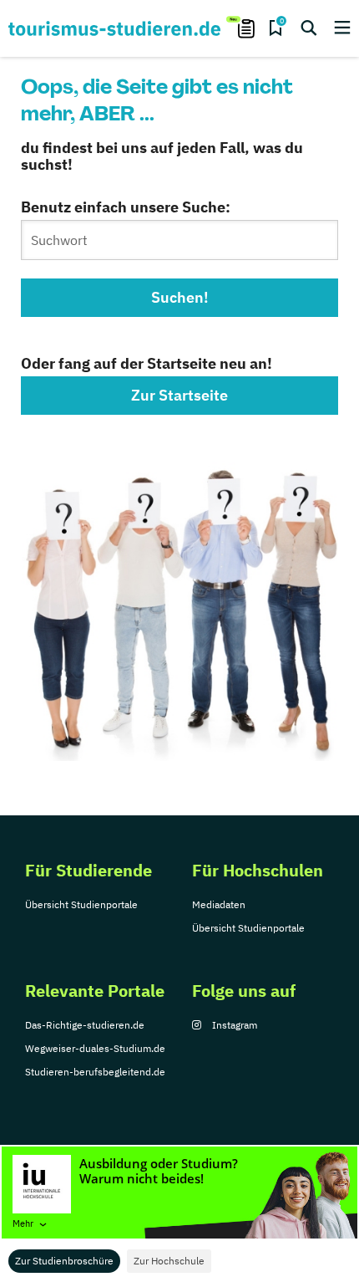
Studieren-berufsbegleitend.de (95, 1071)
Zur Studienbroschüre (64, 1260)
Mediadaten (218, 904)
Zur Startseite (179, 395)
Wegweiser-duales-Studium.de (95, 1048)
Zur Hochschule (169, 1260)
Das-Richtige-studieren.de (84, 1025)
